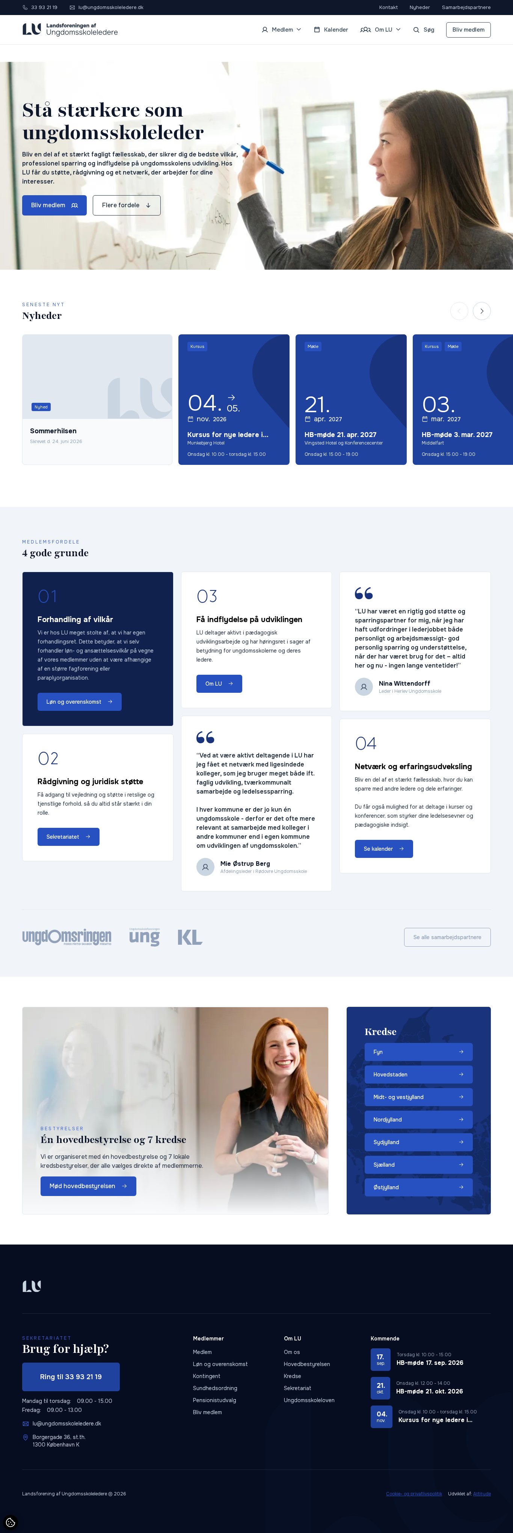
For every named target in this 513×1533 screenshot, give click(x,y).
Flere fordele (120, 205)
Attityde (482, 1494)
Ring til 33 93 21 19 (71, 1377)
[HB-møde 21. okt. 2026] (431, 1388)
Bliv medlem (468, 29)
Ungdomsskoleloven (309, 1400)
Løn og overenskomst (220, 1364)
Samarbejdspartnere (466, 7)
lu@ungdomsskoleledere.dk (67, 1423)
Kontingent (206, 1376)
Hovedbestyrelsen (307, 1364)
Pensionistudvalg (214, 1400)
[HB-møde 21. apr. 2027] (351, 399)
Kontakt (388, 7)
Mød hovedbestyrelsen (82, 1186)
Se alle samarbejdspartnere (447, 937)
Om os (292, 1352)
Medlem (202, 1352)
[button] (482, 311)
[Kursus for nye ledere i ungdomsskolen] (234, 399)
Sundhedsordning (215, 1388)
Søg (429, 29)
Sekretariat (297, 1388)
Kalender (336, 29)
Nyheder (420, 7)
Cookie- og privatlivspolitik (414, 1494)
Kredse (292, 1376)
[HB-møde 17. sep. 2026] (431, 1359)
